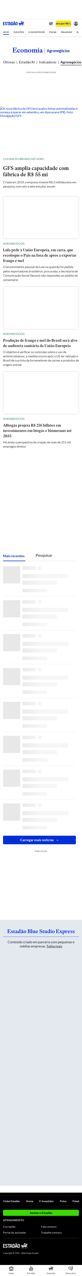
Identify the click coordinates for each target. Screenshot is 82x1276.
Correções (9, 1226)
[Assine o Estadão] (63, 23)
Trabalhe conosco (51, 1232)
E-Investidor (46, 1201)
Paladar (77, 1201)
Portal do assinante (14, 1232)
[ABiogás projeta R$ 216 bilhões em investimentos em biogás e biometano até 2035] (41, 392)
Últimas (9, 62)
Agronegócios (70, 62)
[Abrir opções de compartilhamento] (76, 159)
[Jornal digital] (51, 23)
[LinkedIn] (77, 1246)
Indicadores (47, 62)
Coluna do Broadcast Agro (23, 158)
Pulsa (63, 1201)
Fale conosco (48, 1226)
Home (29, 1201)
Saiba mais (54, 946)
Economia (27, 50)
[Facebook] (57, 1246)
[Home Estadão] (13, 24)
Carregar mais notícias (37, 840)
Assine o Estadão (41, 1213)
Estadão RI (27, 62)
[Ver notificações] (76, 23)
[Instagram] (70, 1246)
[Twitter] (63, 1246)
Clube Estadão (11, 1201)
